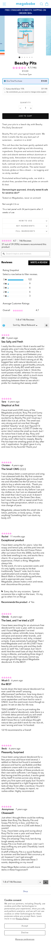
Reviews (26, 241)
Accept (24, 926)
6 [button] (32, 57)
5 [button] (29, 57)
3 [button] (24, 57)
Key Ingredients (25, 226)
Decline (24, 933)
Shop (25, 892)
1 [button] (19, 57)
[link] (7, 241)
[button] (45, 882)
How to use (25, 221)
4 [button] (27, 57)
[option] (25, 12)
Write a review (40, 263)
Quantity (25, 103)
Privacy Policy (22, 919)
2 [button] (22, 57)
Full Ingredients (25, 231)
